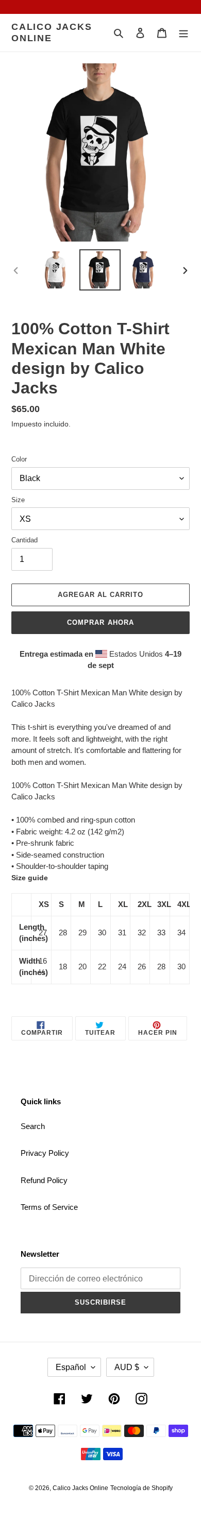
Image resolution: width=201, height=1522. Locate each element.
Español (71, 1367)
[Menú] (183, 33)
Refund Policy (44, 1180)
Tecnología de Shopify (141, 1488)
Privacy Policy (45, 1153)
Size (18, 500)
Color (19, 459)
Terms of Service (49, 1207)
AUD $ (126, 1367)
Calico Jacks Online (51, 32)
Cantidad (24, 540)
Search (33, 1126)
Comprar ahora (100, 622)
